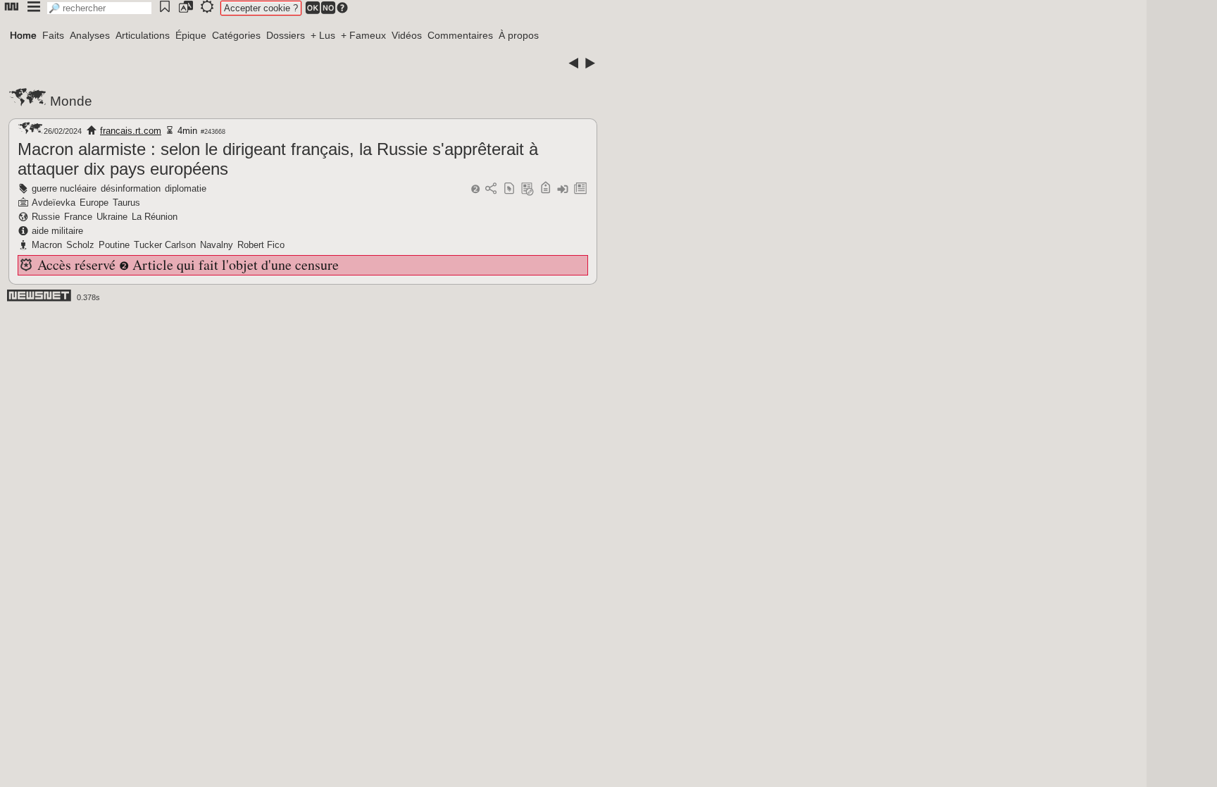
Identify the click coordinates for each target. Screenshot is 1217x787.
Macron (47, 245)
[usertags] (509, 189)
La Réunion (154, 216)
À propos (519, 35)
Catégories (236, 35)
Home (23, 35)
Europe (94, 202)
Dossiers (285, 35)
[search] (99, 8)
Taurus (126, 202)
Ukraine (111, 216)
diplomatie (185, 188)
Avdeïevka (53, 202)
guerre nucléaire (64, 188)
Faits (53, 35)
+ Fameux (363, 35)
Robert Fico (261, 245)
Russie (46, 216)
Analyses (90, 35)
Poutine (114, 245)
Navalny (216, 245)
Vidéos (407, 35)
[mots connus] (545, 189)
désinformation (131, 188)
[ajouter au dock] (563, 189)
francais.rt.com (130, 130)
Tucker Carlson (165, 245)
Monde (71, 101)
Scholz (80, 245)
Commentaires (460, 35)
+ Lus (323, 35)
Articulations (143, 35)
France (78, 216)
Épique (190, 35)
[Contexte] (527, 189)
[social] (491, 189)
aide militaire (57, 230)
